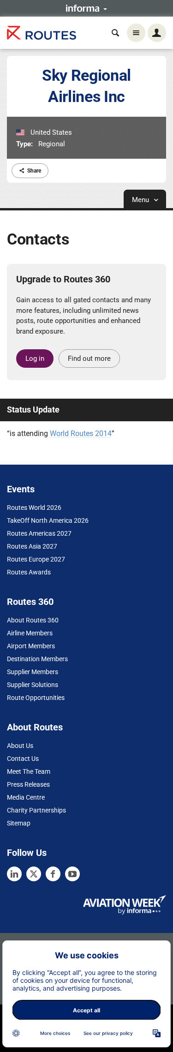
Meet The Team (28, 771)
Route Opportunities (36, 697)
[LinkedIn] (14, 874)
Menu (141, 200)
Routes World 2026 (34, 507)
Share (34, 170)
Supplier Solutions (32, 684)
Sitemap (18, 823)
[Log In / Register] (157, 33)
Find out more (89, 358)
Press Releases (28, 784)
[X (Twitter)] (33, 874)
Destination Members (37, 659)
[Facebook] (53, 874)
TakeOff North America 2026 (48, 520)
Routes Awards (29, 572)
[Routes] (41, 33)
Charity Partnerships (36, 810)
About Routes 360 (33, 620)
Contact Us (23, 758)
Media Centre (26, 797)
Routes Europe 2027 (36, 559)
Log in (34, 358)
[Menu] (136, 33)
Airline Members (30, 633)
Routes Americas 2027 (39, 533)
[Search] (115, 33)
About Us (20, 745)
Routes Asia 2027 (32, 546)
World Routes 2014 (81, 433)
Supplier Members (32, 671)
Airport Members (31, 646)
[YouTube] (72, 874)
